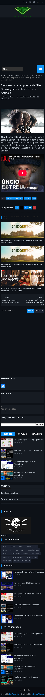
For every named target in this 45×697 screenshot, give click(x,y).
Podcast (12, 546)
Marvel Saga (7, 561)
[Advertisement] (22, 41)
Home (3, 76)
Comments (37, 434)
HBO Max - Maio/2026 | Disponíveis (27, 605)
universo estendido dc (22, 561)
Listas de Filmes (33, 550)
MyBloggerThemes (37, 694)
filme (4, 546)
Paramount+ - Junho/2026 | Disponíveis (29, 572)
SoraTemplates (14, 694)
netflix (17, 76)
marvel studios (31, 557)
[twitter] (20, 690)
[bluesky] (34, 2)
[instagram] (24, 690)
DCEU (4, 554)
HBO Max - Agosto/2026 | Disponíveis (28, 451)
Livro (22, 550)
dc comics (14, 550)
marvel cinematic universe (19, 554)
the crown (30, 76)
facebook (39, 310)
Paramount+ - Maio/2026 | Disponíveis (28, 616)
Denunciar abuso (9, 499)
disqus (30, 310)
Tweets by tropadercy (9, 493)
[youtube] (30, 2)
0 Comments (5, 99)
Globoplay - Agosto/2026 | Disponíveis (28, 440)
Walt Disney (35, 554)
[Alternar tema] (40, 2)
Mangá (21, 546)
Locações (6, 557)
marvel (29, 546)
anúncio (10, 76)
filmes (5, 550)
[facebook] (23, 2)
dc (36, 546)
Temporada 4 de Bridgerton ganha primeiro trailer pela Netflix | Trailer (21, 241)
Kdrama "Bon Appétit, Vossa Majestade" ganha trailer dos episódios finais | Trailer (21, 290)
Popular (22, 434)
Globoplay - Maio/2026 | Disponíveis (27, 594)
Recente (8, 434)
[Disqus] (22, 343)
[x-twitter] (26, 2)
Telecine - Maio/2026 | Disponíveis (27, 583)
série (23, 76)
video (38, 76)
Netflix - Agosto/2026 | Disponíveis (27, 677)
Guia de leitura (18, 557)
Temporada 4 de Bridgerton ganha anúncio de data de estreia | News (21, 265)
